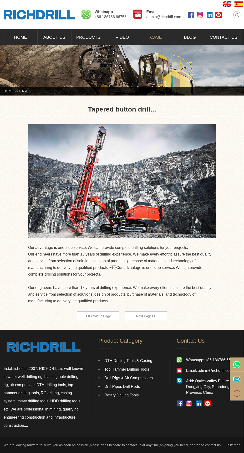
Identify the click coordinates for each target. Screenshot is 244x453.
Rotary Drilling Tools (121, 395)
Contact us (223, 37)
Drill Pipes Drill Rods (122, 386)
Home (20, 37)
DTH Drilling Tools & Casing (128, 361)
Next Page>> (146, 316)
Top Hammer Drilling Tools (126, 369)
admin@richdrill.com (163, 17)
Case (156, 37)
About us (54, 37)
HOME (9, 91)
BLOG (190, 37)
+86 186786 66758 (111, 17)
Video (122, 37)
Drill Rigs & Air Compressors (128, 378)
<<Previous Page (98, 316)
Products (88, 37)
